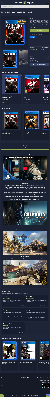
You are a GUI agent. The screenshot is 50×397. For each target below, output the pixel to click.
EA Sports (22, 367)
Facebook (44, 382)
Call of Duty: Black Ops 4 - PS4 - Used (29, 133)
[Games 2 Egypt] (25, 377)
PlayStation (5, 9)
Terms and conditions (16, 395)
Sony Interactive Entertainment (29, 100)
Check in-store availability (41, 64)
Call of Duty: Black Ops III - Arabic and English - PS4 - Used (8, 133)
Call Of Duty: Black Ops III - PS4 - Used (8, 97)
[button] (2, 125)
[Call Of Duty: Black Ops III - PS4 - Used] (11, 84)
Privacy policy (24, 395)
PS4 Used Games (17, 9)
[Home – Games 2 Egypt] (1, 9)
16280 (5, 378)
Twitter (49, 382)
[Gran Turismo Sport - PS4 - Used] (32, 84)
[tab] (25, 146)
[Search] (47, 6)
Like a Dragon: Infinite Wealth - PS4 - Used (8, 363)
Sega (3, 367)
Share (33, 37)
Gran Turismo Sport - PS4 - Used (30, 97)
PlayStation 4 (10, 9)
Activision (3, 100)
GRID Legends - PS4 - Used (26, 362)
